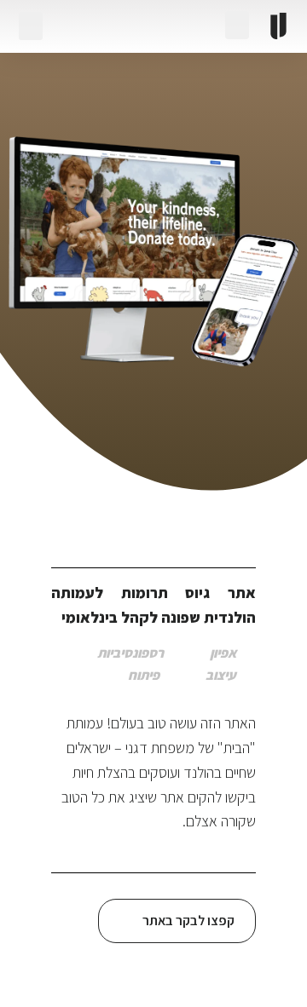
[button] (31, 26)
